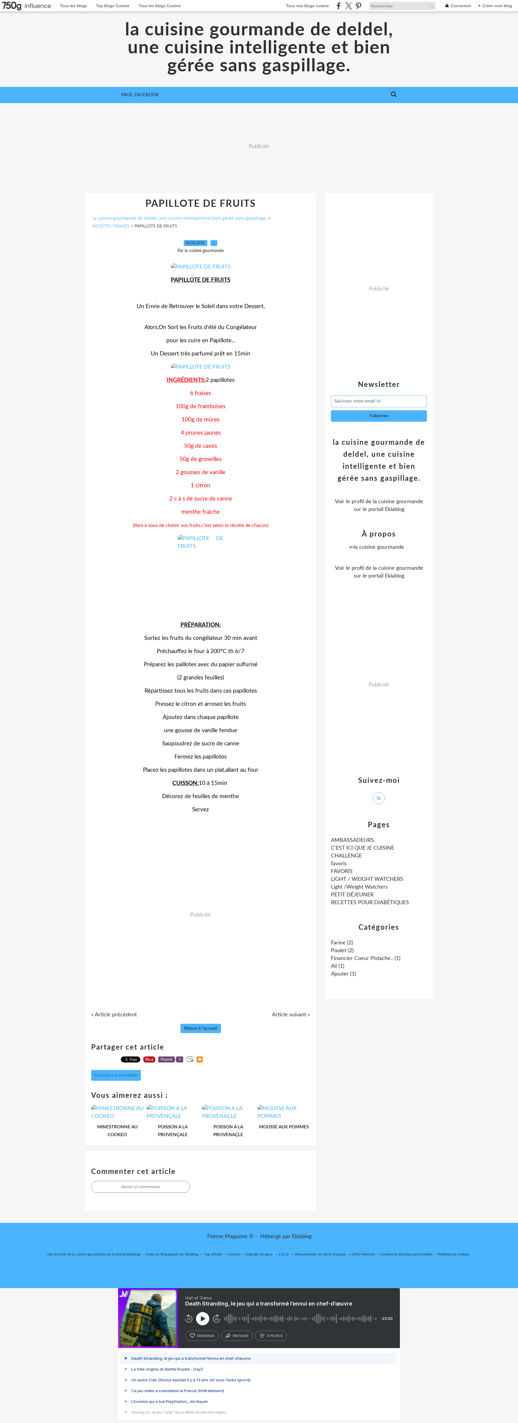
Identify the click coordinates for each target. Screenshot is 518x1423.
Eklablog (301, 1236)
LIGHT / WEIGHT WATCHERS (367, 879)
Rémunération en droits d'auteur (320, 1254)
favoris (339, 863)
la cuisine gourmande (398, 501)
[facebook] (338, 5)
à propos (275, 1336)
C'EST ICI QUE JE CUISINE (362, 848)
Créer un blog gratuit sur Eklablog (172, 1254)
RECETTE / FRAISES (111, 226)
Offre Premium (363, 1254)
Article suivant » (291, 1014)
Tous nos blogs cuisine (307, 5)
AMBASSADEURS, (353, 840)
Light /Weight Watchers (359, 887)
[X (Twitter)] (348, 5)
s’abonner (205, 1336)
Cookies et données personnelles (406, 1254)
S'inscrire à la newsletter (116, 1075)
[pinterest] (358, 5)
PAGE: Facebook (140, 95)
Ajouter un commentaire (140, 1187)
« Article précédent (114, 1014)
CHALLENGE (346, 856)
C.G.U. (284, 1254)
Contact (234, 1254)
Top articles (213, 1254)
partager (241, 1336)
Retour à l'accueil (200, 1028)
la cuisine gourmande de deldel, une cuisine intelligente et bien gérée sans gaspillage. (259, 48)
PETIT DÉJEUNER (352, 895)
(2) (342, 943)
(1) (365, 958)
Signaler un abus (259, 1254)
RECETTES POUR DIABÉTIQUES (370, 902)
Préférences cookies (453, 1254)
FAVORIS (342, 871)
